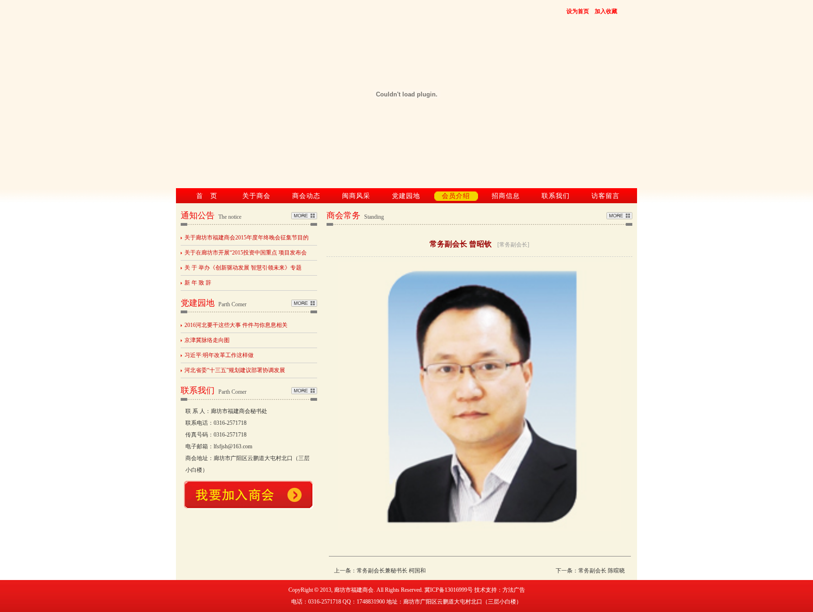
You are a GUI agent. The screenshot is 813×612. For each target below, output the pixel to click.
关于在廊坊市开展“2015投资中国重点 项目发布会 (245, 252)
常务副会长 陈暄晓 (601, 570)
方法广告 (513, 590)
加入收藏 (606, 11)
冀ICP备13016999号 (448, 590)
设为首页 (577, 11)
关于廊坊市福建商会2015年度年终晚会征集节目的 (246, 237)
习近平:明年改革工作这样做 (219, 355)
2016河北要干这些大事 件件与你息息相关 (235, 325)
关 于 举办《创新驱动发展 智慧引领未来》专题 (243, 267)
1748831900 (371, 601)
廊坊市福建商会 (354, 590)
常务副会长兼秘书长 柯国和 (391, 570)
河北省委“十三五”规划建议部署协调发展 (234, 370)
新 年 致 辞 (197, 282)
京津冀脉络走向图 (207, 340)
